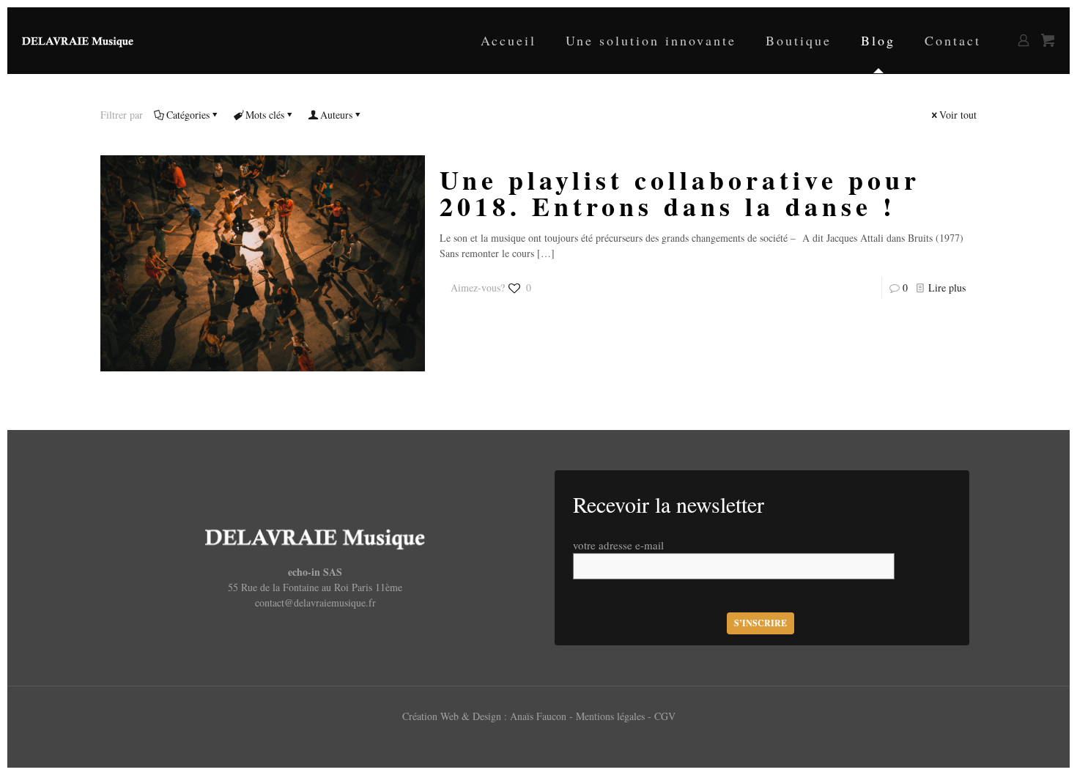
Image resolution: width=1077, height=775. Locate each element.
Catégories (188, 115)
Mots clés (264, 115)
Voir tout (958, 115)
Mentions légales (612, 716)
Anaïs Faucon (539, 716)
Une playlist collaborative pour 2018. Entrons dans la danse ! (680, 192)
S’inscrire (760, 623)
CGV (665, 716)
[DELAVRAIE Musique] (77, 40)
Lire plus (947, 287)
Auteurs (336, 115)
